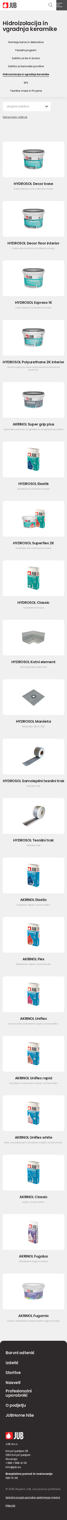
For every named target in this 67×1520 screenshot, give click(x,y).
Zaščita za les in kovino (26, 58)
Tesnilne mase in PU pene (26, 91)
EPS (26, 83)
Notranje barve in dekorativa (26, 42)
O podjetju (16, 1405)
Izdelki (12, 1363)
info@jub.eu (13, 1467)
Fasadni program (25, 50)
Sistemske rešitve (15, 117)
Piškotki (10, 1505)
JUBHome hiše (20, 1415)
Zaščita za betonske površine (26, 66)
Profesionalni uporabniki (19, 1393)
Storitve (13, 1372)
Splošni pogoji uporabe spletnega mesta (33, 1497)
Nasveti (13, 1382)
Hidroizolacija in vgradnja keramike (26, 74)
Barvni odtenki (20, 1353)
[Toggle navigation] (61, 5)
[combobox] (27, 107)
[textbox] (20, 106)
